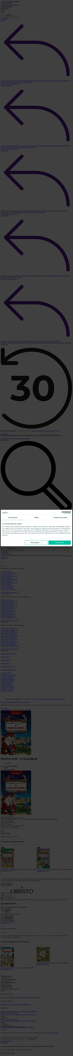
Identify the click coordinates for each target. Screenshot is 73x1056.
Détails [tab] (36, 517)
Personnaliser (35, 542)
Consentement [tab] (12, 517)
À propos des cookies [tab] (60, 517)
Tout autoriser (59, 542)
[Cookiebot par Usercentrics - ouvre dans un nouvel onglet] (63, 512)
